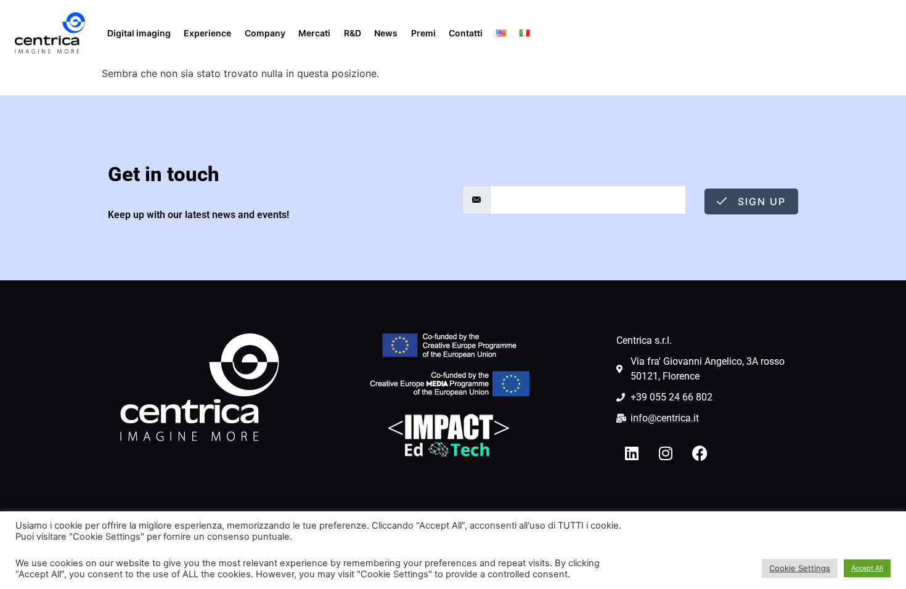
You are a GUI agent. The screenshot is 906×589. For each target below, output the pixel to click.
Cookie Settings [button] (799, 568)
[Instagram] (665, 453)
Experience (207, 33)
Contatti (466, 33)
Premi (423, 33)
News (386, 33)
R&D (352, 33)
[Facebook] (699, 453)
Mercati (314, 33)
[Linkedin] (631, 453)
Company (265, 33)
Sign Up (760, 201)
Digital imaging (139, 33)
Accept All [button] (867, 568)
